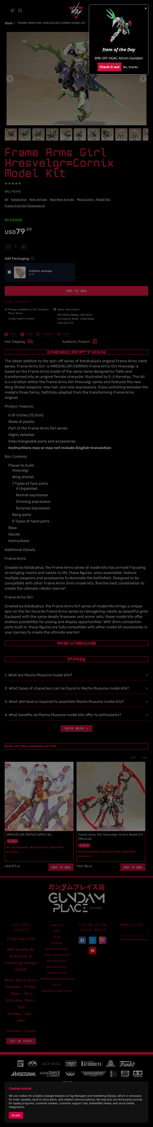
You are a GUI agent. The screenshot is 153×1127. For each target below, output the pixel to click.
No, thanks (130, 67)
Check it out (109, 67)
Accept (16, 1115)
